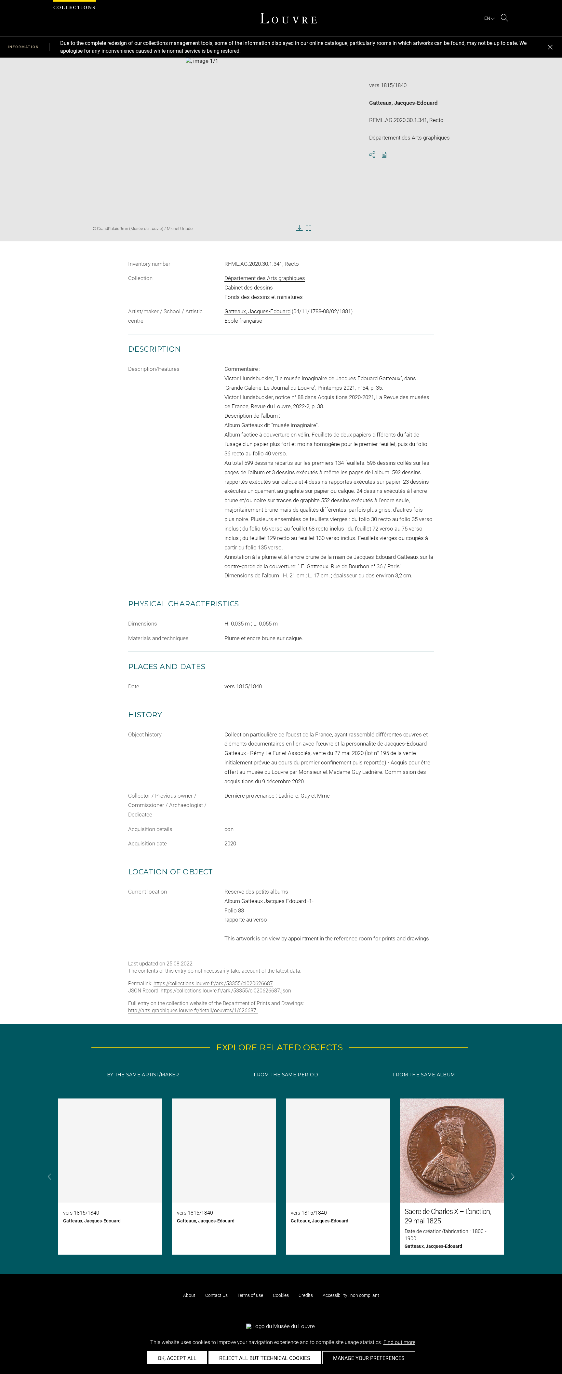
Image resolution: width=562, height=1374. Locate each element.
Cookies (281, 1295)
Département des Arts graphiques (264, 278)
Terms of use (250, 1295)
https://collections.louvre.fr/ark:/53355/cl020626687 (213, 983)
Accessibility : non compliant (351, 1295)
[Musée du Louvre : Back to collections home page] (288, 18)
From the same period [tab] (286, 1075)
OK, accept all (177, 1358)
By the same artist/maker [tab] (143, 1075)
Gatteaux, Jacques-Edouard (403, 103)
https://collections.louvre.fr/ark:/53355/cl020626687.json (226, 991)
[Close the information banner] (550, 47)
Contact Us (216, 1295)
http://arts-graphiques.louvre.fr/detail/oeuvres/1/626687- (193, 1010)
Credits (306, 1295)
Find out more (399, 1342)
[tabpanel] (281, 1176)
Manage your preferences (369, 1358)
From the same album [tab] (424, 1075)
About (189, 1295)
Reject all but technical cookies (264, 1358)
